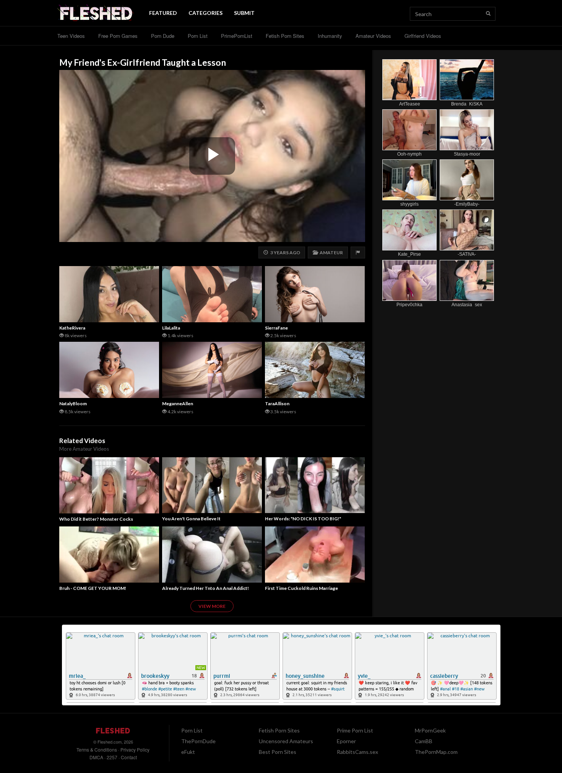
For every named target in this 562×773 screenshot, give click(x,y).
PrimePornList (236, 35)
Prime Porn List (355, 730)
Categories (205, 13)
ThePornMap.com (436, 752)
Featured (163, 13)
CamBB (423, 741)
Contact (129, 757)
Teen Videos (71, 35)
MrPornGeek (430, 730)
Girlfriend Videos (422, 35)
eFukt (188, 752)
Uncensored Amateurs (286, 741)
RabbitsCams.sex (357, 752)
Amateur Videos (373, 35)
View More (212, 606)
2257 (112, 757)
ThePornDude (198, 741)
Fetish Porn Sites (285, 35)
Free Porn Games (118, 35)
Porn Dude (162, 35)
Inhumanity (330, 35)
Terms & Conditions (96, 749)
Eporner (346, 741)
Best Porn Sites (277, 752)
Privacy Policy (134, 749)
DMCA (96, 757)
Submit (244, 13)
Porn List (198, 35)
